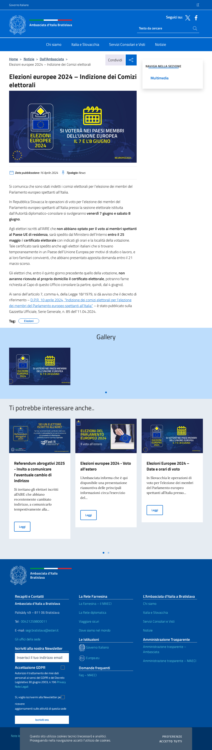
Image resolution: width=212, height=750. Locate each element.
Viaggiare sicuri (89, 621)
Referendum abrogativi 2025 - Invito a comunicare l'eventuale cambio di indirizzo (39, 472)
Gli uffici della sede (27, 639)
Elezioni (29, 320)
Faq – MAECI (88, 675)
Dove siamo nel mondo (94, 630)
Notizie (29, 59)
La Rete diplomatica (92, 612)
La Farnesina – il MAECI (95, 603)
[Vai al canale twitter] (187, 17)
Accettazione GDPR (30, 667)
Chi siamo (149, 603)
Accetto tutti (170, 741)
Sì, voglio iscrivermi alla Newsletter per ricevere (38, 697)
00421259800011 (34, 621)
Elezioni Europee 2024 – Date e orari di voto (168, 466)
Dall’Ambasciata (52, 59)
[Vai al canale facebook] (195, 17)
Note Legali (21, 686)
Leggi (24, 526)
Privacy (61, 682)
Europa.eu (92, 657)
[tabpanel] (39, 368)
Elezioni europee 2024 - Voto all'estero (105, 466)
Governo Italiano (19, 5)
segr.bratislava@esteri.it (42, 630)
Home (13, 59)
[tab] (106, 392)
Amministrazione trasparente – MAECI (169, 660)
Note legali (18, 735)
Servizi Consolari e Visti (159, 621)
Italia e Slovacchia (155, 612)
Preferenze (172, 736)
